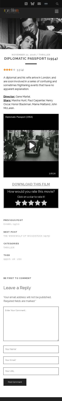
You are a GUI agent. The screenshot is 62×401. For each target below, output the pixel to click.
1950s (6, 259)
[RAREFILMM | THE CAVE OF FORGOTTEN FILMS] (11, 12)
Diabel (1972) (11, 224)
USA (19, 259)
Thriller (44, 55)
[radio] (18, 203)
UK (13, 259)
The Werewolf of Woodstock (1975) (26, 236)
